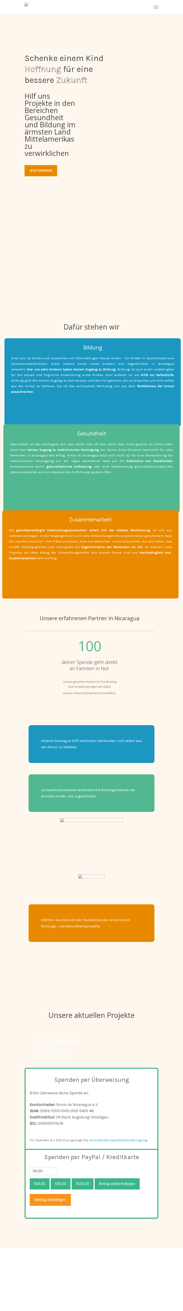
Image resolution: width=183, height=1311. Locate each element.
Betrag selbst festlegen (117, 1184)
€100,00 (82, 1184)
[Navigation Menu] (156, 7)
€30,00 (39, 1184)
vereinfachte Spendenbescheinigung (118, 1140)
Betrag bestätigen (50, 1200)
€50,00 (60, 1184)
